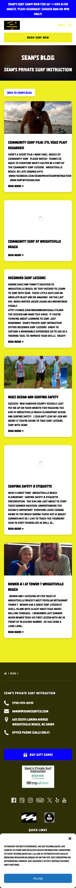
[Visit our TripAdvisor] (40, 800)
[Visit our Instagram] (30, 800)
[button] (70, 838)
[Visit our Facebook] (13, 800)
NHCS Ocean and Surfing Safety (33, 396)
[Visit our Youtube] (64, 800)
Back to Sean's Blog (19, 93)
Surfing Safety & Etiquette (30, 486)
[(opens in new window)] (38, 767)
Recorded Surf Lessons (27, 277)
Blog (13, 673)
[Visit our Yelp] (57, 800)
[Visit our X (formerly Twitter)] (49, 800)
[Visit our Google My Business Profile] (22, 800)
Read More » (16, 186)
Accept (38, 878)
